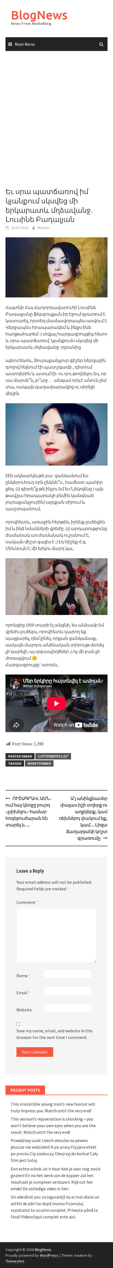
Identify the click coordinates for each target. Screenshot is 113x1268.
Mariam (43, 227)
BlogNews (39, 14)
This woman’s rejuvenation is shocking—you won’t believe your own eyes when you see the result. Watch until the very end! (53, 1125)
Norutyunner (39, 763)
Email (23, 992)
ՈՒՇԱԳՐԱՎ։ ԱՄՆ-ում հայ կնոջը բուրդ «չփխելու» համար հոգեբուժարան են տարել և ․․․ (28, 812)
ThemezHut (14, 1261)
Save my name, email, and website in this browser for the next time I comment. (54, 1034)
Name (23, 975)
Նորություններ (53, 756)
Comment (27, 902)
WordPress (49, 1255)
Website (24, 1009)
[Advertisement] (56, 119)
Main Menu (25, 44)
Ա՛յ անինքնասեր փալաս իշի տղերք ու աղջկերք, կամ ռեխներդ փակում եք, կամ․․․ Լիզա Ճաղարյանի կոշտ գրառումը (83, 818)
